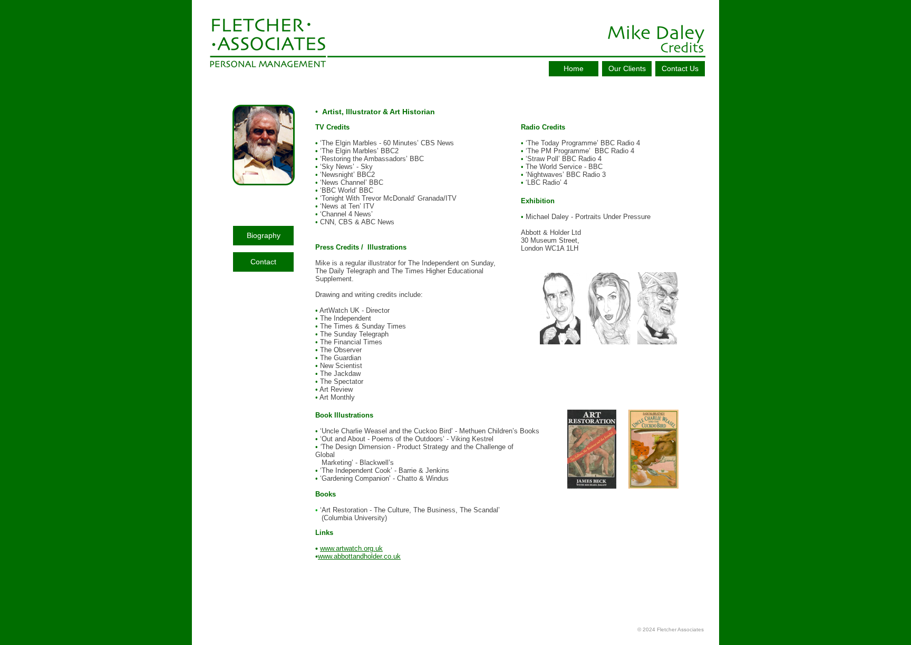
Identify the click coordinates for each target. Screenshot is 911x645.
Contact (263, 261)
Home (574, 68)
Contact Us (680, 68)
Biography (263, 235)
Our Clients (627, 68)
